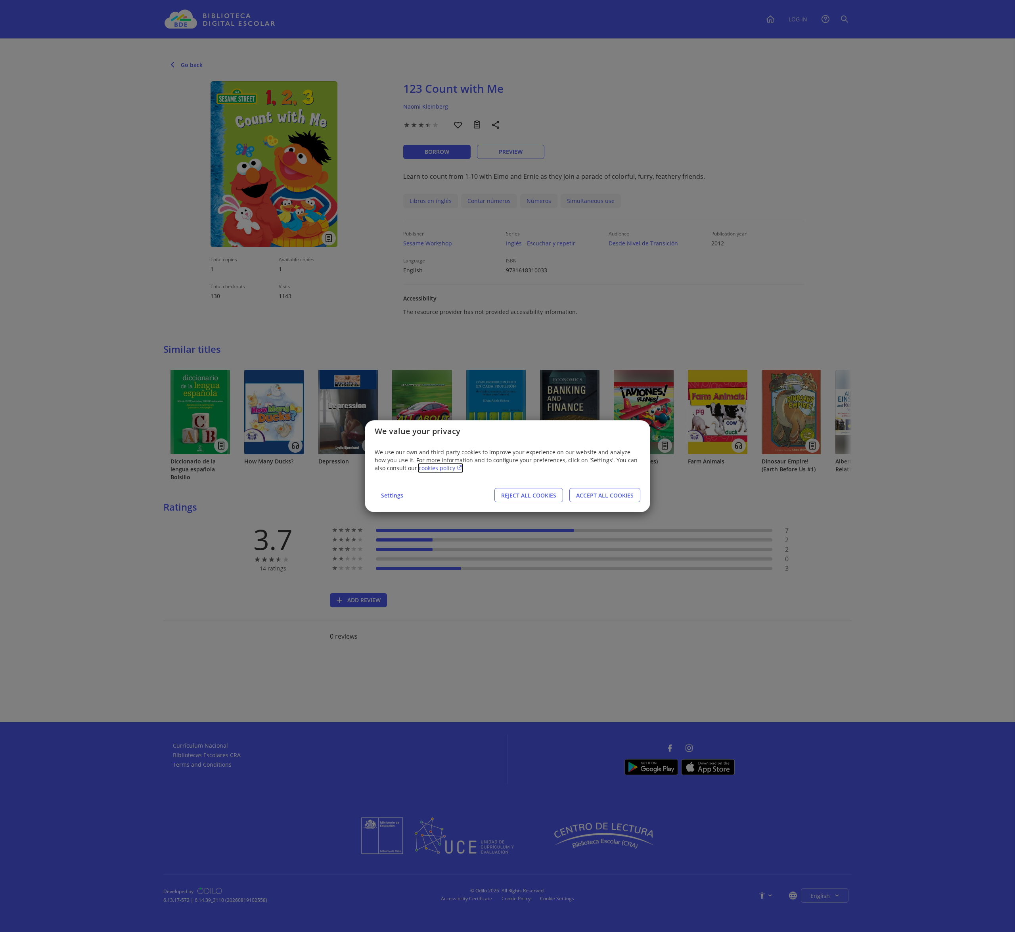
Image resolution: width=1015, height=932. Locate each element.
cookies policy (438, 468)
